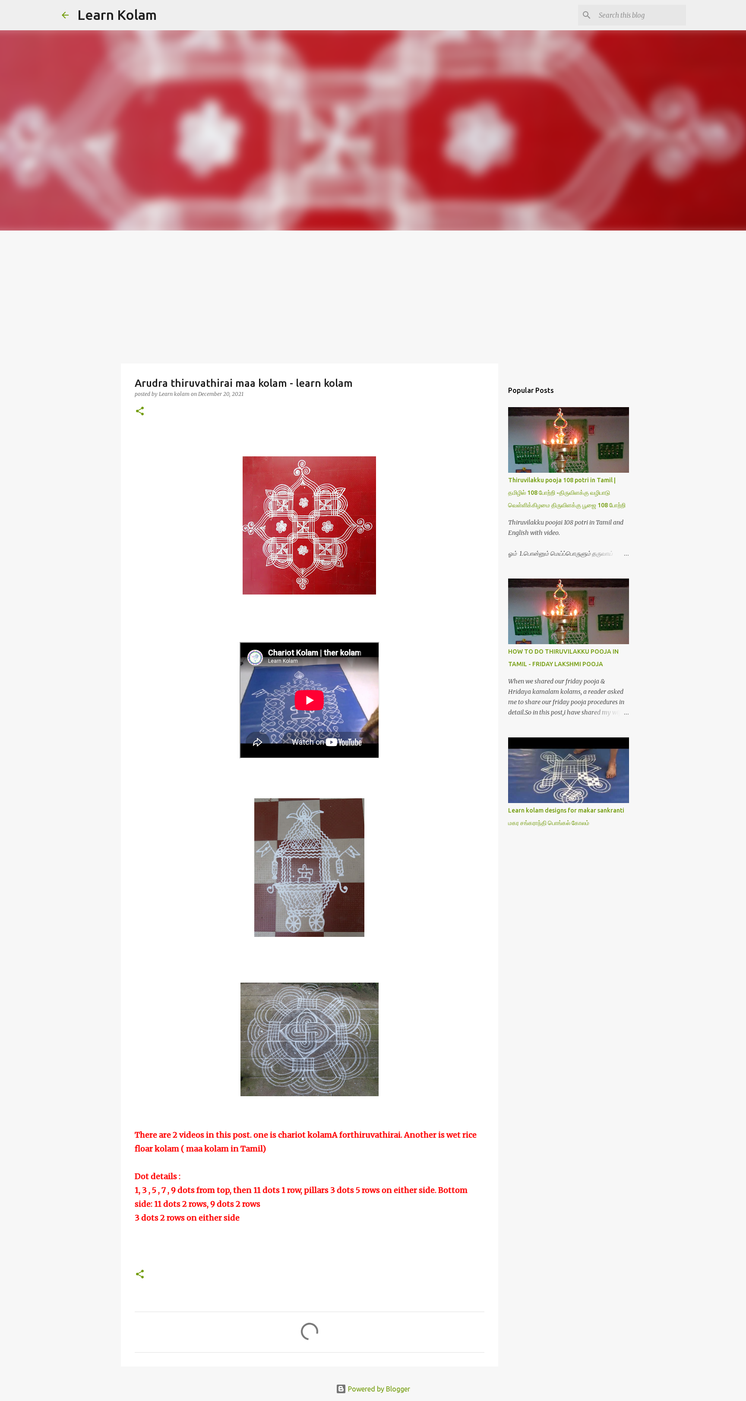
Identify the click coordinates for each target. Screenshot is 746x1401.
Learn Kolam (117, 14)
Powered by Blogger (378, 1389)
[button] (140, 411)
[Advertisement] (373, 295)
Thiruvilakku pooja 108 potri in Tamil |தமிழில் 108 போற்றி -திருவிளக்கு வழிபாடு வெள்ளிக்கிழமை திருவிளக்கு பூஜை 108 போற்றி (567, 493)
